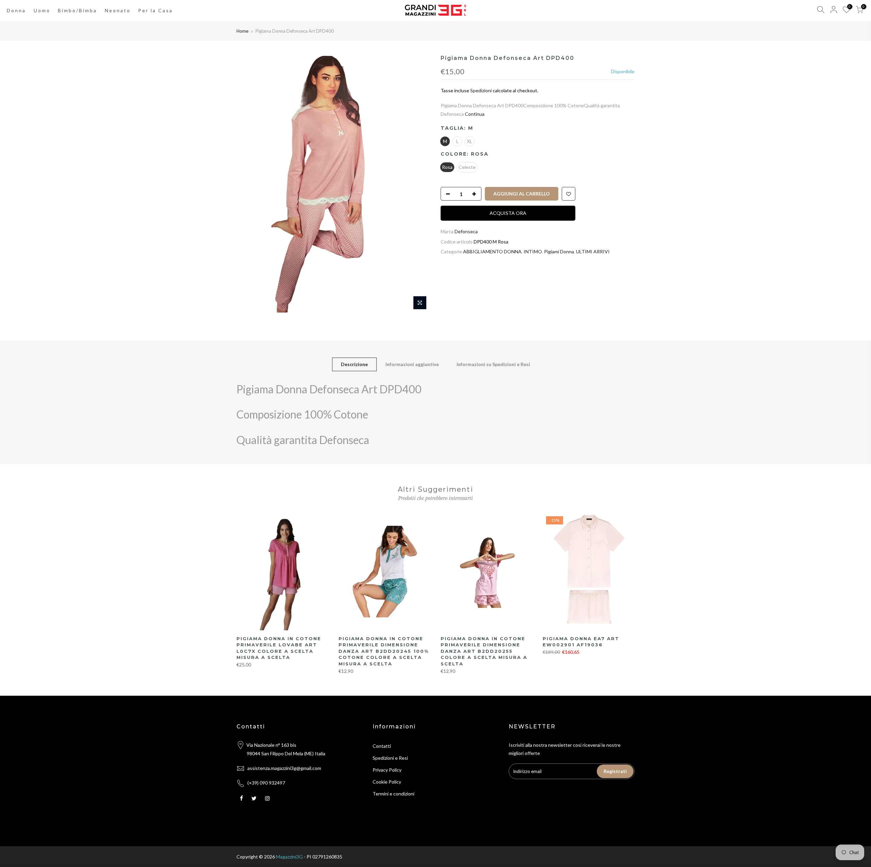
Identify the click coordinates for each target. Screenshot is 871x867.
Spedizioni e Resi (390, 758)
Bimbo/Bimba (77, 10)
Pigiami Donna (559, 251)
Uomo (42, 10)
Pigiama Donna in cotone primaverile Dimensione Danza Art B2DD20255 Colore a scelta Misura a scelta (484, 651)
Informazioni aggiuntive (412, 364)
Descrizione (354, 364)
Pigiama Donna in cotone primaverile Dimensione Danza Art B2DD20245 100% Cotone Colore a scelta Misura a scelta (384, 651)
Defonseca (466, 231)
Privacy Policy (387, 770)
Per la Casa (155, 10)
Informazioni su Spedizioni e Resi (493, 364)
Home (242, 31)
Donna (16, 10)
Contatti (382, 746)
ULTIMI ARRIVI (593, 251)
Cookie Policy (387, 782)
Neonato (118, 10)
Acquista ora (508, 213)
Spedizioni (481, 90)
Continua (474, 114)
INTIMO (533, 251)
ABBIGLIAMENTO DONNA (492, 251)
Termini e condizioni (393, 794)
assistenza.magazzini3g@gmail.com (284, 768)
